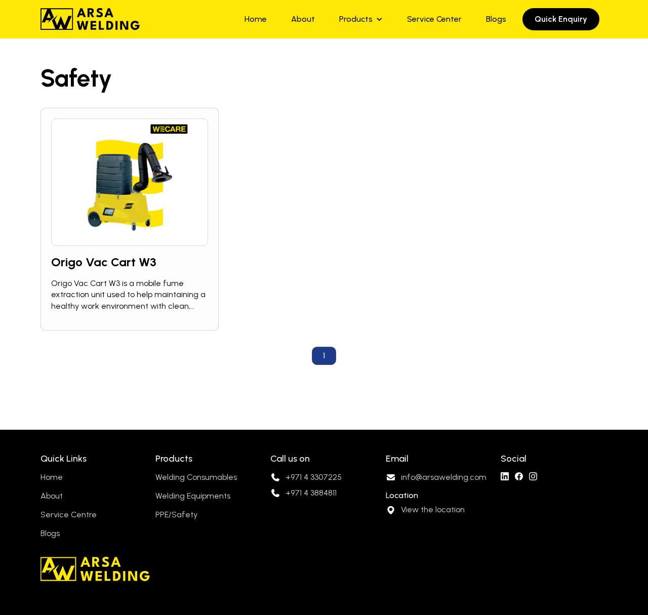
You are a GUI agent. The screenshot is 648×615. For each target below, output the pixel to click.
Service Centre (68, 514)
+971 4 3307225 (314, 477)
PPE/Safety (176, 514)
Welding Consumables (196, 477)
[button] (361, 19)
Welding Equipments (192, 496)
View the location (433, 509)
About (303, 19)
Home (256, 19)
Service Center (434, 19)
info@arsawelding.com (444, 477)
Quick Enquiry (561, 19)
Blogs (496, 19)
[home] (90, 19)
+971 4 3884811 (311, 493)
